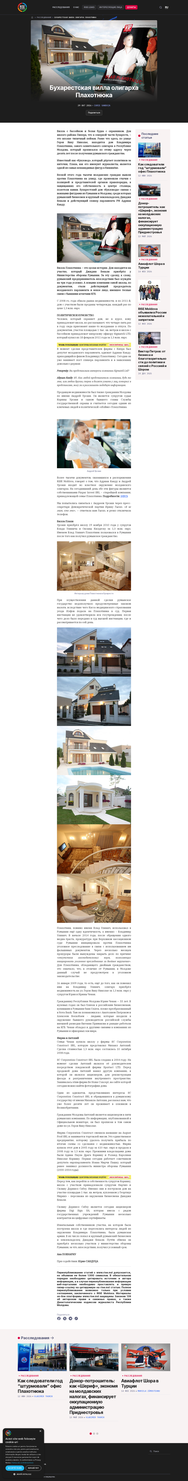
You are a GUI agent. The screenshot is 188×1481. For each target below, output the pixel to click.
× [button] (40, 1431)
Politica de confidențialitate (22, 1462)
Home (32, 17)
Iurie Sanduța (102, 105)
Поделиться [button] (94, 112)
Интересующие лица (110, 7)
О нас (76, 7)
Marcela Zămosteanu (149, 1391)
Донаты (131, 7)
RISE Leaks (89, 7)
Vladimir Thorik (43, 1396)
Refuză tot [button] (33, 1468)
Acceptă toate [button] (15, 1468)
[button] (91, 1434)
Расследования (61, 7)
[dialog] (23, 1453)
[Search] (150, 1451)
